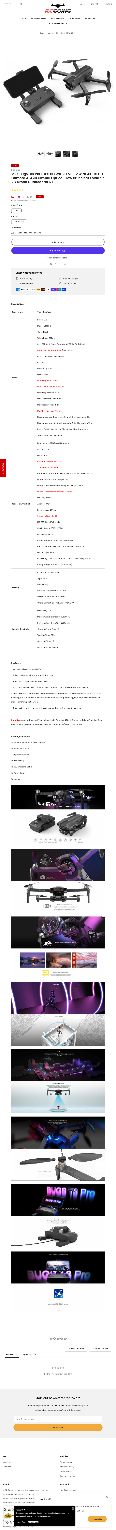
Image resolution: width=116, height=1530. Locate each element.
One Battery (19, 221)
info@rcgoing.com (68, 1490)
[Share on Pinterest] (60, 264)
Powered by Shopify (10, 1526)
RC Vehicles (74, 19)
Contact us (7, 1466)
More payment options (58, 257)
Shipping (14, 200)
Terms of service (67, 1476)
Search (108, 4)
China (16, 210)
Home (23, 19)
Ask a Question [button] (77, 1348)
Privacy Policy (66, 1471)
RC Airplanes (57, 19)
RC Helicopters (38, 19)
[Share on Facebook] (51, 264)
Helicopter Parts (58, 23)
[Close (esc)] (107, 1497)
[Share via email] (65, 264)
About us (7, 1462)
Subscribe (97, 1519)
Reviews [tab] (10, 1354)
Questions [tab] (28, 1354)
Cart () (95, 4)
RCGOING (15, 170)
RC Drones (90, 19)
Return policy (66, 1462)
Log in (83, 4)
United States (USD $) (12, 4)
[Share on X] (55, 264)
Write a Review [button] (101, 1348)
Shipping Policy (67, 1466)
